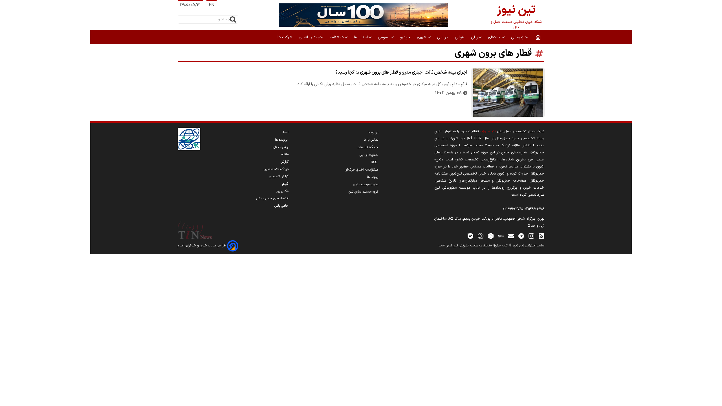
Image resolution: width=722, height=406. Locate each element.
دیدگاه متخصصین (276, 169)
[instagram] (531, 235)
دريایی (443, 37)
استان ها (361, 37)
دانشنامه (337, 37)
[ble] (470, 235)
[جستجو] (233, 19)
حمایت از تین (369, 155)
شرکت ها (285, 37)
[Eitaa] (501, 235)
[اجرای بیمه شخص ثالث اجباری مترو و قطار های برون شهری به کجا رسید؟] (508, 93)
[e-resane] (189, 139)
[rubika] (491, 235)
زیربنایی (518, 37)
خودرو (405, 37)
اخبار (285, 132)
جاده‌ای (494, 37)
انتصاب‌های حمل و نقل (272, 198)
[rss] (541, 235)
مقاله (285, 154)
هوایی (460, 37)
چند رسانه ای (309, 37)
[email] (511, 235)
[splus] (480, 235)
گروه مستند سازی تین (363, 191)
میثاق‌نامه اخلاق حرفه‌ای (361, 169)
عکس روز (282, 191)
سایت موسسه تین (365, 184)
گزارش (285, 161)
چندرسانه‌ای (281, 147)
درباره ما (373, 132)
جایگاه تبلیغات (367, 147)
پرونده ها (282, 139)
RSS (374, 162)
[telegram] (521, 235)
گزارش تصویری (279, 176)
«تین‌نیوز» (488, 131)
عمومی (384, 37)
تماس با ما (371, 139)
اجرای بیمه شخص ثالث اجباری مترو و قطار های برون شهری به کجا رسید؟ (401, 72)
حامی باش (281, 205)
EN (211, 5)
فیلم (285, 183)
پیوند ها (372, 177)
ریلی (474, 37)
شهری (422, 37)
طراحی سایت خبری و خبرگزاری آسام (202, 245)
